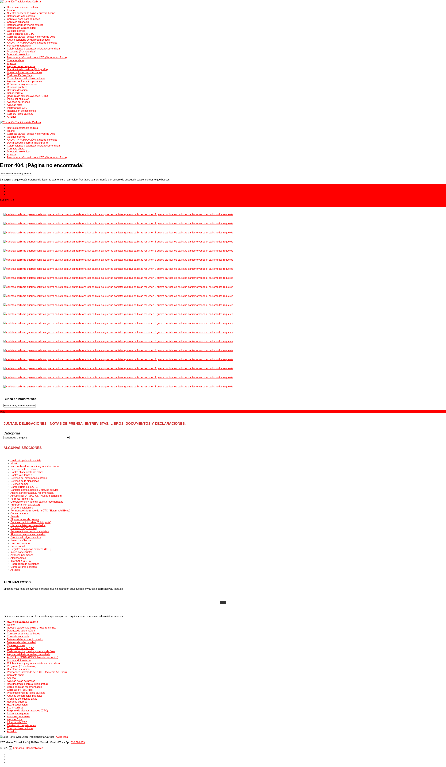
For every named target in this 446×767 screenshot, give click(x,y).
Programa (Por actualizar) (21, 51)
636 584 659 (78, 742)
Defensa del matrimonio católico (25, 24)
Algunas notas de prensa (21, 66)
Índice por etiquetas (18, 98)
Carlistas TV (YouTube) (20, 75)
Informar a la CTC (17, 107)
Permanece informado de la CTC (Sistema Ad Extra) (37, 57)
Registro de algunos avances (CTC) (27, 95)
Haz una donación (17, 89)
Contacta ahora (15, 60)
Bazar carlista (15, 92)
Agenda (11, 63)
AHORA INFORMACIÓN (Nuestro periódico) (32, 42)
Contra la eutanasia (18, 21)
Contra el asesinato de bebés (23, 18)
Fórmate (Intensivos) (19, 45)
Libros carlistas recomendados (24, 72)
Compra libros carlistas (20, 113)
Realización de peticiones (21, 110)
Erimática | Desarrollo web (27, 747)
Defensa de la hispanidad (21, 27)
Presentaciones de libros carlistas (26, 78)
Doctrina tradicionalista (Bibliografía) (27, 69)
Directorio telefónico (18, 54)
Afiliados (12, 116)
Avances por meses (18, 101)
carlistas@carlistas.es (12, 205)
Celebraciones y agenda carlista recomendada (33, 48)
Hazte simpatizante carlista (22, 7)
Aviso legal (62, 736)
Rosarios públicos (17, 87)
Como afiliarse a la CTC (20, 33)
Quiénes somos (16, 30)
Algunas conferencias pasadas (24, 81)
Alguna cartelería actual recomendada (28, 39)
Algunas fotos (14, 104)
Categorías (12, 433)
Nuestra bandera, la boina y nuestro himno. (31, 12)
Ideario (11, 10)
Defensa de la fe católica (21, 15)
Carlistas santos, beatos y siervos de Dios (31, 36)
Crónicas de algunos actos (22, 84)
